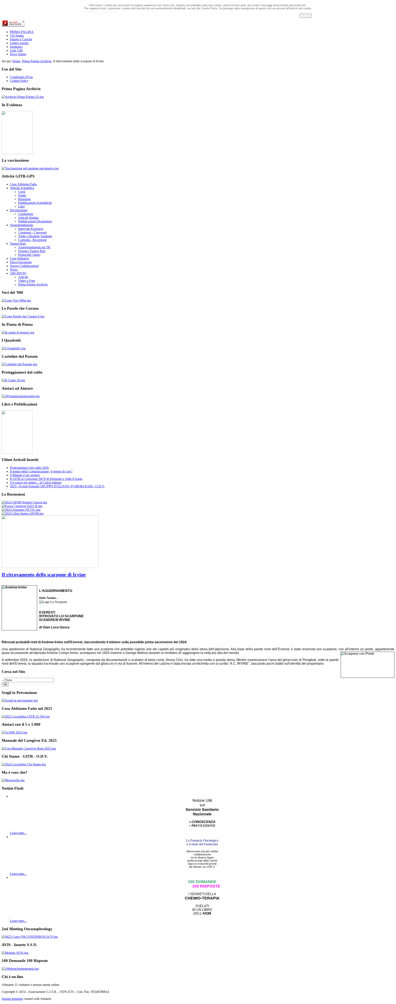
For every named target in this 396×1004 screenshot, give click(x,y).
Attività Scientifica (22, 188)
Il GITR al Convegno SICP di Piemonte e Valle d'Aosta (46, 479)
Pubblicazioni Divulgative (35, 221)
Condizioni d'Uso (21, 77)
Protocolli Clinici (29, 254)
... (3, 680)
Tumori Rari (18, 243)
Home (16, 61)
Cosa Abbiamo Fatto (23, 184)
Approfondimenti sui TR (34, 247)
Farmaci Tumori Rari (31, 251)
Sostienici (16, 46)
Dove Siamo (18, 54)
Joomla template (12, 998)
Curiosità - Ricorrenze (32, 240)
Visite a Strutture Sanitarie (35, 236)
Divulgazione (18, 210)
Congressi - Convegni (32, 232)
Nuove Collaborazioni (24, 266)
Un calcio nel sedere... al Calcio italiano (35, 482)
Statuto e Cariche (21, 39)
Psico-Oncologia (21, 262)
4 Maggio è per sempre (25, 475)
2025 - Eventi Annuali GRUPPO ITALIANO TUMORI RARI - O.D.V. (57, 486)
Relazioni (24, 199)
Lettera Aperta (19, 43)
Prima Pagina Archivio (37, 61)
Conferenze (25, 214)
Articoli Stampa (28, 217)
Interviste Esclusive (30, 228)
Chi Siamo (17, 35)
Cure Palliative (19, 258)
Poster (22, 195)
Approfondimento (21, 225)
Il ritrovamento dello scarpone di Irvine (44, 574)
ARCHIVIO (18, 273)
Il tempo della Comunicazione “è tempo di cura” (41, 471)
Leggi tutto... (18, 833)
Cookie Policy (19, 80)
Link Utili (16, 50)
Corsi (21, 191)
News (14, 269)
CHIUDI (305, 15)
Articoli (23, 277)
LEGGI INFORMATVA (100, 11)
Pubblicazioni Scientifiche (35, 203)
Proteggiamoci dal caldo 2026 (29, 467)
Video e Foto (26, 280)
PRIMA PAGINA (22, 32)
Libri (21, 206)
